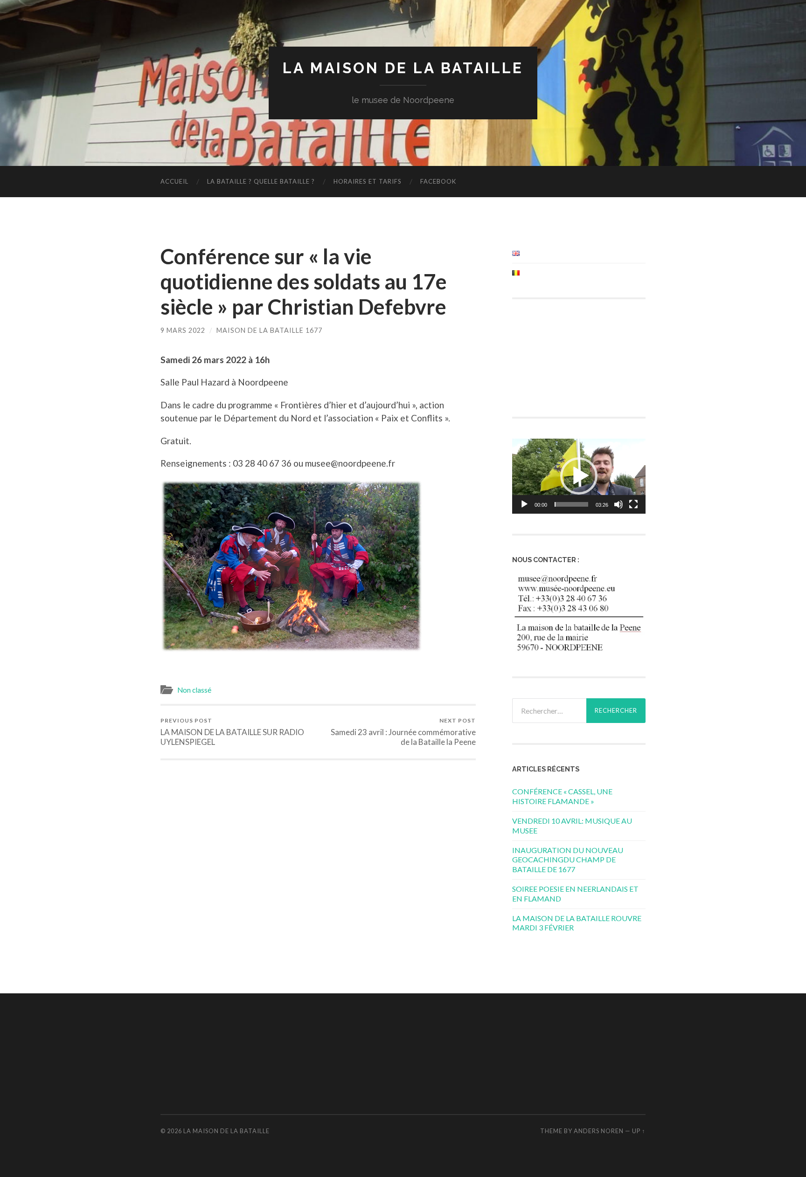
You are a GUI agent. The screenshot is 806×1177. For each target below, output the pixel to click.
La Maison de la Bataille (403, 67)
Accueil (174, 181)
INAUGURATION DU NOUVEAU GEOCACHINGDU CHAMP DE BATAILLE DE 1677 (567, 860)
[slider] (571, 504)
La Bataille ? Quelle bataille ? (261, 181)
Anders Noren (599, 1131)
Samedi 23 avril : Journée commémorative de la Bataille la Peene (403, 732)
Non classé (194, 690)
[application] (579, 476)
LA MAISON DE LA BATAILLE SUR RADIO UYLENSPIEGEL (232, 732)
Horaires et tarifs (368, 181)
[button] (579, 476)
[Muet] (618, 504)
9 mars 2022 (182, 330)
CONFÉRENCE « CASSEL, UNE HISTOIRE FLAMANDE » (562, 796)
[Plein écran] (633, 504)
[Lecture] (524, 504)
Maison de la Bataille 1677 (269, 330)
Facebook (438, 181)
